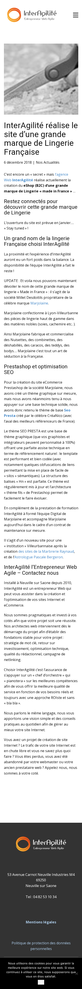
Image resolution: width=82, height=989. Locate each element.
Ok (41, 982)
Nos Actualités (47, 162)
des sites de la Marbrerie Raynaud (46, 551)
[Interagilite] (32, 15)
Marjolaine (39, 303)
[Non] (76, 973)
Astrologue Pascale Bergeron (38, 557)
